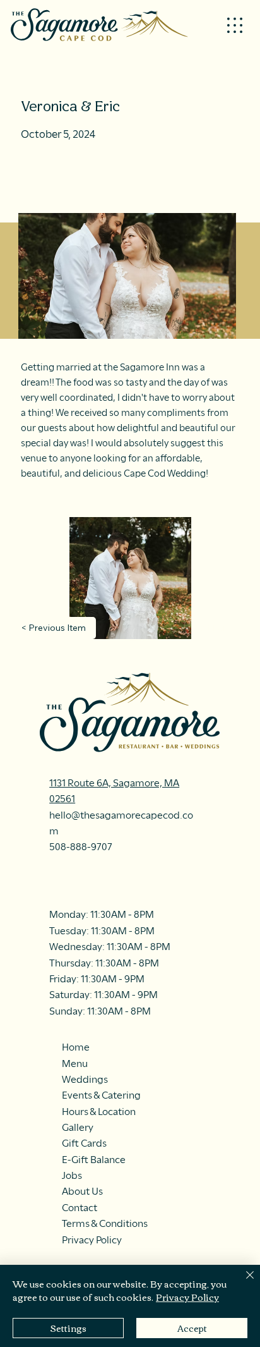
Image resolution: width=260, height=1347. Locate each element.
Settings (68, 1328)
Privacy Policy (92, 1240)
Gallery (77, 1127)
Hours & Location (99, 1112)
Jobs (72, 1175)
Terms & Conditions (105, 1223)
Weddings (85, 1079)
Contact (79, 1208)
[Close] (242, 1282)
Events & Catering (101, 1095)
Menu (75, 1063)
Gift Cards (84, 1143)
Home (76, 1047)
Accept (192, 1328)
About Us (82, 1191)
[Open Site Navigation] (234, 25)
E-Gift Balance (94, 1160)
